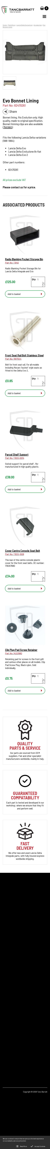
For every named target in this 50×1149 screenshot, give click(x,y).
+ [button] (43, 283)
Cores (5, 961)
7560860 (7, 127)
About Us (7, 975)
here (24, 1141)
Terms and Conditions (13, 993)
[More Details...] (25, 235)
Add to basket (14, 293)
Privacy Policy (9, 984)
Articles (6, 970)
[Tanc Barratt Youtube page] (22, 1066)
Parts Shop (11, 25)
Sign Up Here (11, 930)
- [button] (43, 285)
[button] (44, 16)
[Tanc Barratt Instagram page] (14, 1066)
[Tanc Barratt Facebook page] (7, 1066)
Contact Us (8, 980)
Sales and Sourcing (11, 989)
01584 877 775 (14, 1037)
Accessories (38, 25)
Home (5, 25)
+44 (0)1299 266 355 (19, 1032)
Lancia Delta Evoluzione (24, 25)
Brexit (5, 966)
